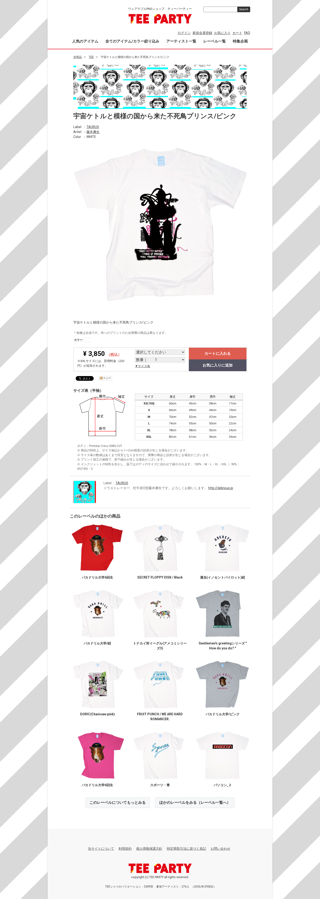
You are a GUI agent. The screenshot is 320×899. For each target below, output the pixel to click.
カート (237, 33)
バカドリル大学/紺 (97, 643)
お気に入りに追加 (218, 365)
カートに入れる (218, 353)
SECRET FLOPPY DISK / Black (160, 577)
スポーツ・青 (160, 785)
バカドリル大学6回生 (97, 577)
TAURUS (92, 127)
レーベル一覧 (214, 41)
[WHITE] (87, 340)
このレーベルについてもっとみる (117, 802)
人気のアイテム (85, 41)
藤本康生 (93, 131)
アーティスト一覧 (181, 41)
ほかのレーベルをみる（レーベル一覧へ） (195, 802)
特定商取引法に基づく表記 (186, 848)
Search (243, 9)
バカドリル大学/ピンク (223, 714)
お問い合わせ (220, 848)
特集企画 (240, 41)
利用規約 (125, 848)
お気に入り (222, 33)
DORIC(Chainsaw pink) (97, 714)
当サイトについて (101, 848)
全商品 (77, 57)
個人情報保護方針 (149, 848)
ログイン (184, 33)
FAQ (247, 33)
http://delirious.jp (220, 488)
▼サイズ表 (142, 366)
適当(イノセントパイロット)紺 (222, 577)
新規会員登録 (202, 33)
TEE (91, 57)
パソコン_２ (223, 785)
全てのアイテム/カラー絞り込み (132, 41)
